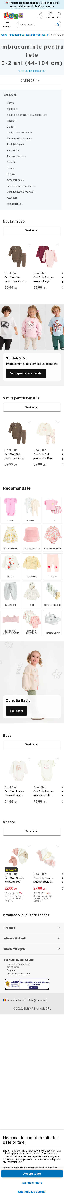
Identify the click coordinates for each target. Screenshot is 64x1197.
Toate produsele (32, 70)
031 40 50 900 (13, 967)
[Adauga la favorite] (30, 246)
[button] (32, 1192)
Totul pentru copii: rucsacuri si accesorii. (32, 4)
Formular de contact (18, 964)
